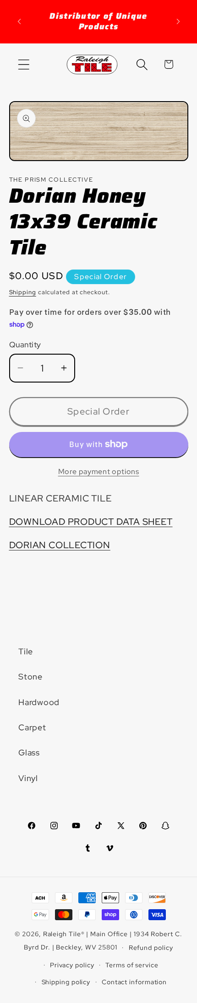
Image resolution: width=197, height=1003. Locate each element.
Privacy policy (72, 964)
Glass (29, 752)
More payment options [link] (98, 471)
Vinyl (28, 778)
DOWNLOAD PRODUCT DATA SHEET (91, 522)
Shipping (22, 292)
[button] (24, 64)
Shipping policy (66, 981)
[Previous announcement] (19, 21)
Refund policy (151, 947)
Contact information (134, 981)
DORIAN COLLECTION (59, 545)
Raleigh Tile (62, 933)
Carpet (32, 727)
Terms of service (132, 964)
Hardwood (39, 702)
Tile (25, 651)
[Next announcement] (178, 21)
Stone (30, 676)
